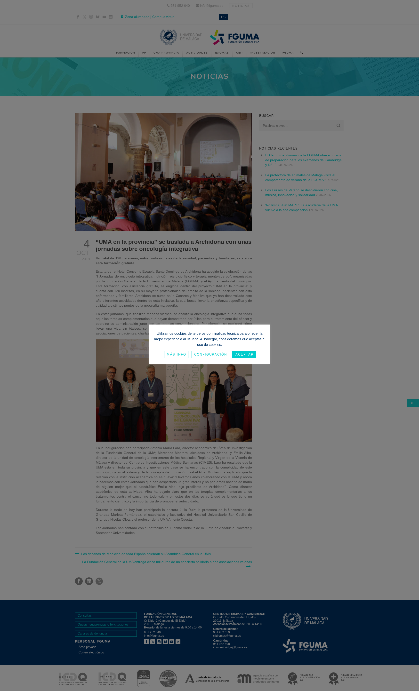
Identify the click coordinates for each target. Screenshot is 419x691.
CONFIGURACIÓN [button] (210, 354)
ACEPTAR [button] (244, 354)
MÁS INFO (176, 354)
